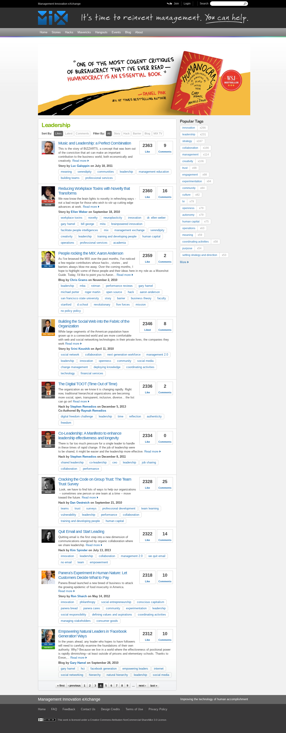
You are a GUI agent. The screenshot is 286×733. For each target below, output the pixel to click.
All (108, 133)
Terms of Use (134, 709)
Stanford (66, 304)
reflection (135, 416)
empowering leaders (135, 668)
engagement (194, 174)
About (139, 32)
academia (119, 242)
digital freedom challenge (77, 416)
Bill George (87, 224)
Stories (56, 32)
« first (61, 685)
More (183, 262)
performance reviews (119, 285)
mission (141, 304)
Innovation (134, 217)
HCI (83, 668)
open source (114, 292)
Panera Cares (91, 608)
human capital (151, 236)
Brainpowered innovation (126, 224)
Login (187, 3)
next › (142, 685)
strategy (192, 141)
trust (77, 508)
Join (176, 3)
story (108, 298)
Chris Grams (78, 280)
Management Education (154, 171)
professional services (99, 178)
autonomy (193, 214)
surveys (91, 508)
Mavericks (84, 32)
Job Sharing (149, 462)
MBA (82, 285)
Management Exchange (129, 230)
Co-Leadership (98, 462)
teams (65, 508)
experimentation (136, 608)
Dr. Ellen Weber (156, 217)
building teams (70, 178)
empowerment (99, 562)
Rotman (95, 285)
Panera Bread (69, 608)
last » (153, 685)
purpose (192, 248)
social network (70, 354)
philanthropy (87, 602)
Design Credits (110, 709)
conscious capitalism (150, 602)
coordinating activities (140, 367)
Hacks (69, 32)
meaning (66, 171)
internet (159, 668)
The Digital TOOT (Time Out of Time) (87, 384)
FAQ (54, 709)
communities (105, 171)
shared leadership (72, 462)
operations (67, 242)
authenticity (154, 416)
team (81, 562)
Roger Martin (92, 292)
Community (124, 360)
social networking (72, 674)
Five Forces (123, 304)
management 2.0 (157, 354)
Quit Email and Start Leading (81, 531)
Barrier (137, 133)
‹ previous (74, 685)
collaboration (93, 354)
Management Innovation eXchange (59, 3)
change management (74, 367)
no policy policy (71, 310)
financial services (92, 373)
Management (195, 154)
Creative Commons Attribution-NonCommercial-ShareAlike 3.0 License (128, 719)
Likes (58, 133)
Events (116, 32)
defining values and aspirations (112, 614)
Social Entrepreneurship (116, 602)
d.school (82, 304)
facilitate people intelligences (79, 230)
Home (43, 32)
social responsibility (73, 614)
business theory (141, 298)
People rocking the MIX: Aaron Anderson (90, 253)
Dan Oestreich (80, 502)
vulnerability (68, 514)
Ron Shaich (79, 596)
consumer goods (107, 620)
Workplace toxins (71, 217)
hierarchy (95, 674)
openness (105, 360)
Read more (79, 160)
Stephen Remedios (83, 406)
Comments (82, 133)
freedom (66, 422)
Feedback (69, 709)
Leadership (126, 171)
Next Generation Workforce (124, 354)
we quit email (156, 556)
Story (117, 133)
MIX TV (158, 133)
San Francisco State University (80, 298)
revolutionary (102, 304)
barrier (121, 298)
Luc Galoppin (80, 166)
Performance (91, 468)
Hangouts (101, 32)
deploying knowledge (107, 367)
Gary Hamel (68, 224)
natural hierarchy (117, 674)
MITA (102, 224)
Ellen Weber (79, 212)
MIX (106, 230)
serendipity (85, 171)
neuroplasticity (112, 217)
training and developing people (117, 236)
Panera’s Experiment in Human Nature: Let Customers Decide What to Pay (92, 575)
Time (120, 416)
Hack (126, 133)
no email (66, 562)
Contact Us (88, 709)
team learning (150, 508)
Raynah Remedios (93, 410)
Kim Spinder (79, 550)
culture (191, 194)
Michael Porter (70, 292)
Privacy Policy (158, 709)
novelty (93, 217)
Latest (68, 133)
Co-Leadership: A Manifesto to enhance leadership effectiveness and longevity (89, 435)
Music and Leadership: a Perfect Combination (94, 143)
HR (188, 201)
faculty (161, 298)
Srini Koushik (80, 348)
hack (131, 292)
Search (204, 3)
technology (68, 373)
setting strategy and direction (204, 255)
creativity (67, 236)
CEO (114, 462)
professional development (118, 508)
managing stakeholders (76, 620)
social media (145, 360)
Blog (128, 32)
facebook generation (103, 668)
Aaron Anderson (150, 292)
